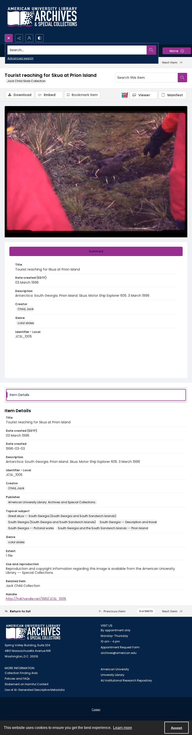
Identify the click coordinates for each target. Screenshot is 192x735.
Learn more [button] (122, 728)
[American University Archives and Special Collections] (33, 632)
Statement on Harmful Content (26, 684)
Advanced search (20, 58)
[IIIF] (125, 95)
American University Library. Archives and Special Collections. (52, 502)
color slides (26, 323)
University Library (112, 675)
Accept (176, 728)
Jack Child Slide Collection (26, 81)
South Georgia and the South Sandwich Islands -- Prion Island (103, 528)
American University (115, 669)
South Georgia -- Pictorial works (31, 528)
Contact (96, 709)
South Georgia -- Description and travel (128, 522)
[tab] (96, 251)
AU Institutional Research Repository (126, 680)
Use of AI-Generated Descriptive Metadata (35, 690)
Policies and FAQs (17, 679)
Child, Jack (25, 309)
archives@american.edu (119, 653)
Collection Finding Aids (21, 673)
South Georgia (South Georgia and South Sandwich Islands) (52, 522)
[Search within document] (182, 77)
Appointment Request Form (120, 647)
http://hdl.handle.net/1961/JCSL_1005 (36, 598)
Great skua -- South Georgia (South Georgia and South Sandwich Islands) (62, 516)
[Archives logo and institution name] (42, 17)
